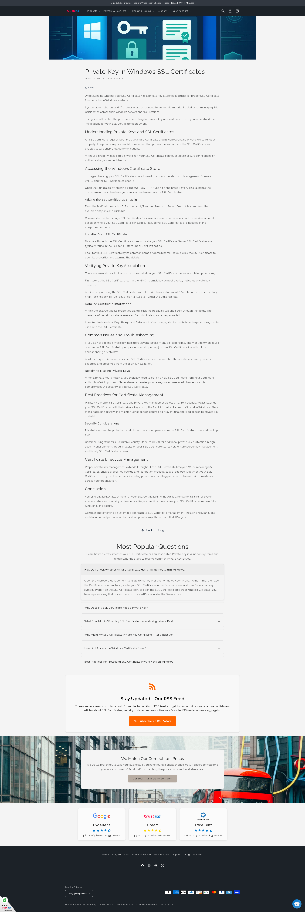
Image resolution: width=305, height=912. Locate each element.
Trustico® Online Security (84, 905)
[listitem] (152, 582)
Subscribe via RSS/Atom (155, 721)
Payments (198, 854)
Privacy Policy (106, 904)
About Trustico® (141, 854)
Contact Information (147, 904)
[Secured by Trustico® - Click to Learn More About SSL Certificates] (8, 904)
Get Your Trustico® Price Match (152, 778)
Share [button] (91, 87)
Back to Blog (155, 530)
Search (105, 854)
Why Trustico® (120, 854)
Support (177, 854)
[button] (93, 11)
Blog (187, 854)
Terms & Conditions (125, 904)
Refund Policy (166, 904)
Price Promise (161, 854)
